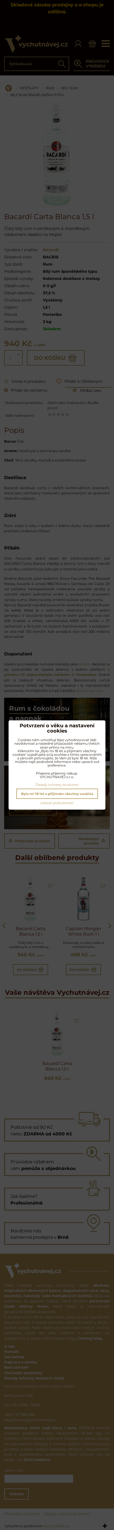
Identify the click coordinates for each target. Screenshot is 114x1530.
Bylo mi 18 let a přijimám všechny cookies (57, 794)
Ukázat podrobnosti (57, 803)
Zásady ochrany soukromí (57, 785)
